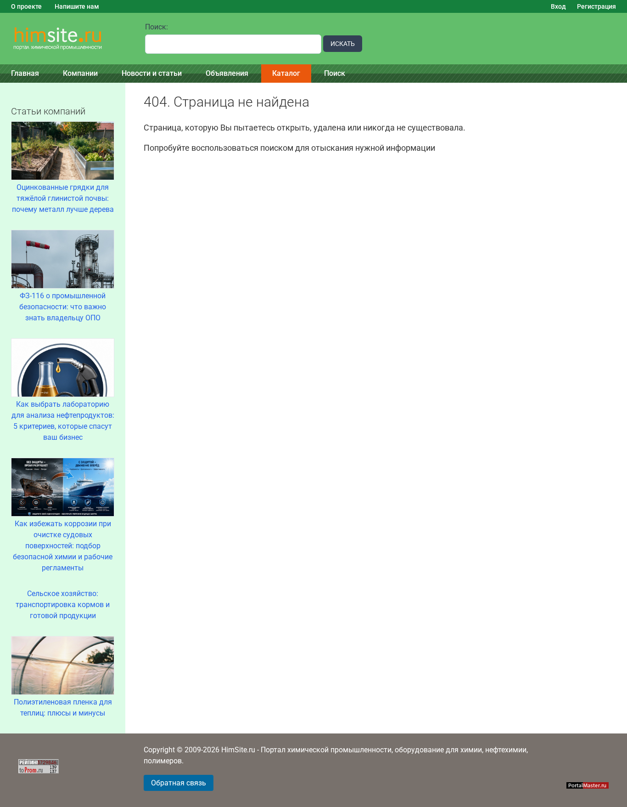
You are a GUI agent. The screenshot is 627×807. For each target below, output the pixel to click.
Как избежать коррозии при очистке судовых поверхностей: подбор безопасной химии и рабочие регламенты (62, 545)
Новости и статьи (152, 73)
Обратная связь (178, 783)
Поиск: (156, 27)
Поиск (334, 73)
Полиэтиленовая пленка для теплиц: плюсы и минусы (63, 707)
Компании (80, 73)
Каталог (286, 73)
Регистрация (596, 6)
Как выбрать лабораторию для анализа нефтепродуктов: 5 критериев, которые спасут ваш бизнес (62, 421)
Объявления (227, 73)
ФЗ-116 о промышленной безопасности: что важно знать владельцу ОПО (62, 306)
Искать (342, 43)
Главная (25, 73)
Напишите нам (77, 6)
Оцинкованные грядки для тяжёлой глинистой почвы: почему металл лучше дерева (63, 198)
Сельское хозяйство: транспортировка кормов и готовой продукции (63, 604)
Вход (558, 6)
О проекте (26, 6)
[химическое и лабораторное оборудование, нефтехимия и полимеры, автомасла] (67, 39)
